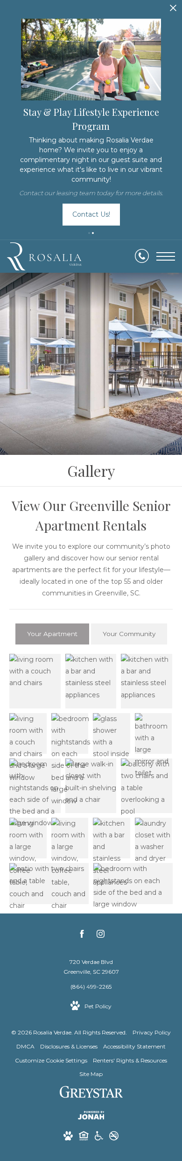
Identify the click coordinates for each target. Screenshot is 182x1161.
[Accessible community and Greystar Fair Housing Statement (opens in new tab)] (99, 1137)
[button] (89, 233)
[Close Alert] (173, 10)
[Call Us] (142, 256)
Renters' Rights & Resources (130, 1060)
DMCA (25, 1046)
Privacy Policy (152, 1032)
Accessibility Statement (134, 1046)
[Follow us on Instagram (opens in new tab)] (100, 935)
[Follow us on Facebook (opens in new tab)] (82, 935)
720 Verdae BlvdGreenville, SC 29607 (91, 967)
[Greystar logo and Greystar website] (91, 1093)
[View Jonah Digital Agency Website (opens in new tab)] (91, 1117)
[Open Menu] (165, 256)
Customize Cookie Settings (51, 1060)
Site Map (91, 1073)
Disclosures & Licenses (69, 1046)
